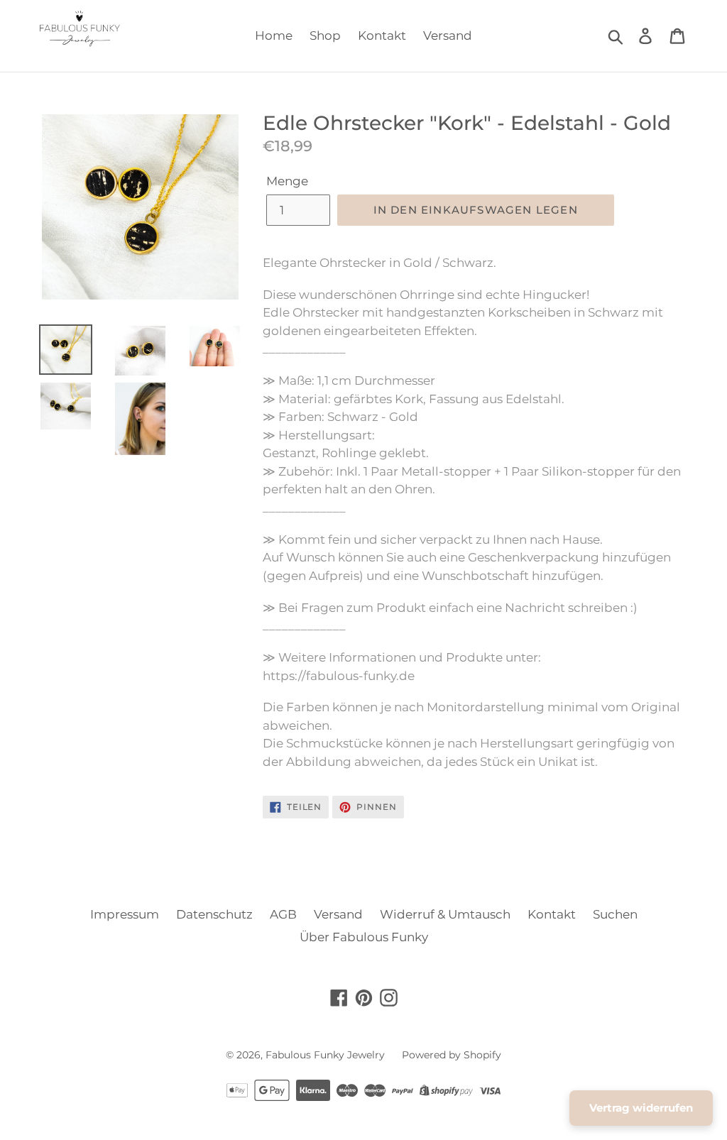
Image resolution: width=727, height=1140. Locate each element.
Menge (287, 181)
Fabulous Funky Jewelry (325, 1054)
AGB (283, 914)
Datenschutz (214, 914)
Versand (447, 35)
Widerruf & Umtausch (445, 914)
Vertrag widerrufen (641, 1107)
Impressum (124, 914)
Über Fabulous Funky (364, 937)
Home (274, 35)
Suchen (615, 914)
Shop (325, 35)
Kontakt (382, 35)
